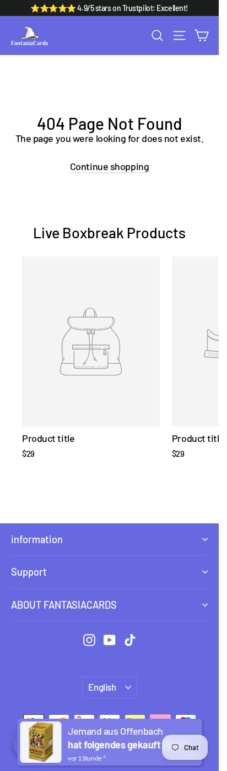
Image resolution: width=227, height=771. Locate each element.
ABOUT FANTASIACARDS (64, 605)
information (37, 539)
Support (29, 572)
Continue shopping (109, 166)
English (102, 686)
